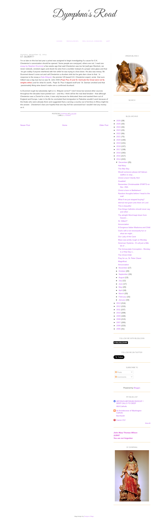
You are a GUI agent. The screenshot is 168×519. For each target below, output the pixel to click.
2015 (118, 156)
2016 (118, 153)
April (121, 290)
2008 (118, 319)
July (120, 281)
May (121, 287)
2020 (118, 140)
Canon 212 (120, 420)
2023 (118, 130)
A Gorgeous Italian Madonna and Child (134, 227)
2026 (118, 121)
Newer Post (25, 125)
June (121, 284)
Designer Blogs (89, 516)
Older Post (103, 125)
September (123, 274)
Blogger (137, 388)
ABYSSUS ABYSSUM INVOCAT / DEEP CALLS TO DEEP (129, 402)
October (122, 271)
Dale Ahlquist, (46, 77)
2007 (118, 322)
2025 (118, 124)
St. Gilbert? (122, 221)
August (122, 277)
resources (73, 41)
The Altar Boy (123, 169)
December (123, 162)
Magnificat (122, 261)
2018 (118, 146)
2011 (118, 310)
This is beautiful (124, 206)
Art (108, 41)
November (123, 268)
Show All (147, 423)
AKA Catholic (121, 406)
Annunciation (123, 224)
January (122, 300)
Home (60, 41)
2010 (118, 313)
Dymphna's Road (84, 14)
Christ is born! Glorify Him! (129, 178)
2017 (118, 149)
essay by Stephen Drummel (31, 66)
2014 (118, 159)
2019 (118, 143)
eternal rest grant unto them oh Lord (133, 203)
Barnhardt (120, 416)
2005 (118, 329)
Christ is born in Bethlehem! (129, 190)
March (121, 293)
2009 (118, 316)
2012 (118, 306)
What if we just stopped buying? (131, 199)
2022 (118, 133)
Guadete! (122, 181)
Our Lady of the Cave (127, 237)
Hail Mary (122, 165)
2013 (118, 303)
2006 (118, 326)
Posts (119, 372)
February (123, 297)
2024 (118, 127)
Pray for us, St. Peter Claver (129, 258)
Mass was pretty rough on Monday (132, 240)
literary (67, 115)
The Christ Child (125, 255)
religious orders (92, 41)
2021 (118, 137)
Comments (121, 377)
